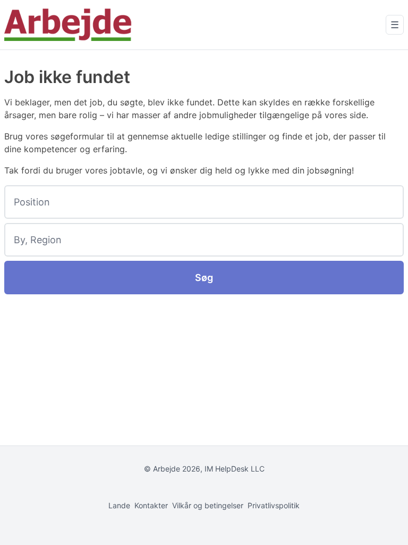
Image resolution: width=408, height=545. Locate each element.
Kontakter (151, 505)
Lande (119, 505)
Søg (204, 277)
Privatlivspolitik (274, 505)
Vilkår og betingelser (207, 505)
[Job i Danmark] (68, 25)
